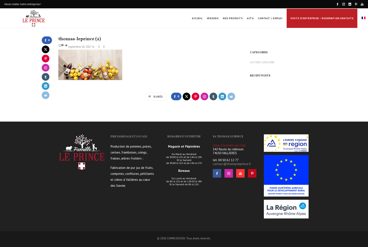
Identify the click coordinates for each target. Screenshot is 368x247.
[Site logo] (33, 18)
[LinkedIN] (350, 4)
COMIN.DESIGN (176, 238)
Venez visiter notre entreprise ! (22, 4)
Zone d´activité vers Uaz (229, 145)
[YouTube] (362, 4)
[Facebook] (337, 4)
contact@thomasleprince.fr (232, 164)
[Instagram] (344, 4)
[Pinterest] (356, 4)
